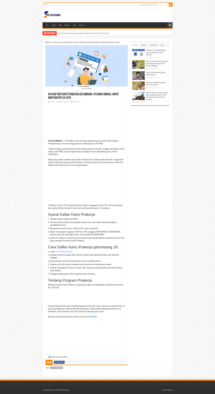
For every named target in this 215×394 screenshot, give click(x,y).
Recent (135, 45)
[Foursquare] (153, 4)
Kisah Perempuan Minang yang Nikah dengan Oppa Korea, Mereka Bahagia (157, 63)
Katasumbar (168, 390)
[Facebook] (143, 4)
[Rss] (141, 4)
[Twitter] (146, 4)
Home (49, 42)
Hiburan (67, 25)
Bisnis (54, 25)
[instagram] (156, 4)
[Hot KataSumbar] (52, 14)
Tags (162, 45)
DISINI (94, 317)
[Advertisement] (86, 122)
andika (52, 102)
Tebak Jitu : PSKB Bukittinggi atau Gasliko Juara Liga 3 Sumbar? (156, 52)
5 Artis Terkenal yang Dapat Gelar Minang (72, 33)
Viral (60, 25)
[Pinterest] (149, 4)
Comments (153, 45)
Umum (81, 25)
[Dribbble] (151, 4)
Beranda (47, 24)
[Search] (171, 5)
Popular (143, 45)
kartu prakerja (57, 368)
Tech (74, 25)
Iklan (45, 5)
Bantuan (56, 42)
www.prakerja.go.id (63, 251)
